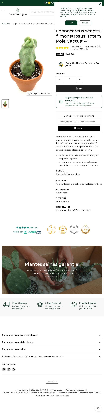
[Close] (99, 4)
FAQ (44, 390)
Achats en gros (86, 393)
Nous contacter (56, 390)
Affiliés (98, 393)
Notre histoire (22, 390)
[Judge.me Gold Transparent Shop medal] (51, 229)
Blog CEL (35, 390)
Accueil (6, 23)
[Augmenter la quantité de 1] (79, 79)
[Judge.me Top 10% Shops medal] (85, 229)
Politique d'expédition (75, 390)
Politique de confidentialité (43, 393)
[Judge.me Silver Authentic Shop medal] (74, 229)
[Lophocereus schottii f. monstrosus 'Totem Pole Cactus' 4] (5, 104)
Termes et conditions (67, 393)
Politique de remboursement (15, 393)
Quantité (60, 74)
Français (50, 381)
